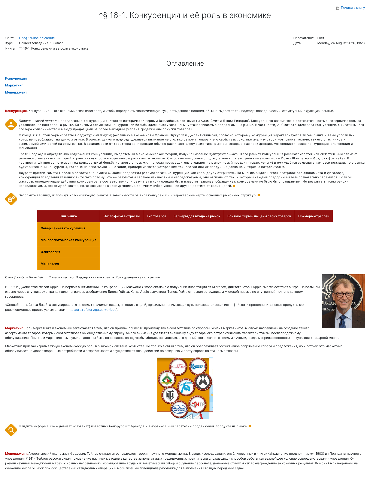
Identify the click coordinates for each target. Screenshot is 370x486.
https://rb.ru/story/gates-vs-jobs (91, 310)
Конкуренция (16, 78)
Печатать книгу (353, 8)
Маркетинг (14, 85)
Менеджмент (16, 92)
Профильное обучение (37, 38)
